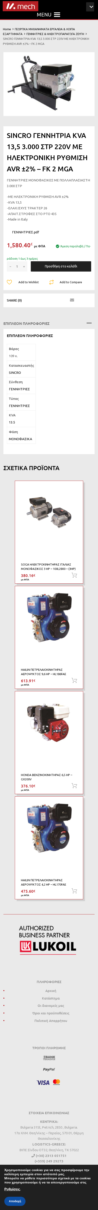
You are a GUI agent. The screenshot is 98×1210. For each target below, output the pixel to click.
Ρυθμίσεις (12, 1189)
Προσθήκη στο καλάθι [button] (74, 575)
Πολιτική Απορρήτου (50, 1020)
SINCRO (15, 373)
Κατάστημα (51, 998)
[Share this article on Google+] (47, 300)
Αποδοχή (15, 1201)
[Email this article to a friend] (71, 300)
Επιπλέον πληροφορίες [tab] (26, 323)
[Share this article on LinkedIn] (63, 300)
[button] (44, 14)
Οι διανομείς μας (51, 1005)
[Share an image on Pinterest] (55, 300)
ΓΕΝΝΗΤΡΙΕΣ (19, 389)
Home (7, 29)
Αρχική (50, 990)
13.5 (12, 422)
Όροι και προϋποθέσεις (50, 1013)
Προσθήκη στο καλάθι (61, 266)
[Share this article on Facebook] (30, 300)
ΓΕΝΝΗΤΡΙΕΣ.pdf (25, 232)
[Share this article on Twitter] (38, 300)
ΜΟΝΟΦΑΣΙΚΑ (20, 439)
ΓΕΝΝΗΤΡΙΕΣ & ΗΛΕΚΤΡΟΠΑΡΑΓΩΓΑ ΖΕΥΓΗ (55, 33)
